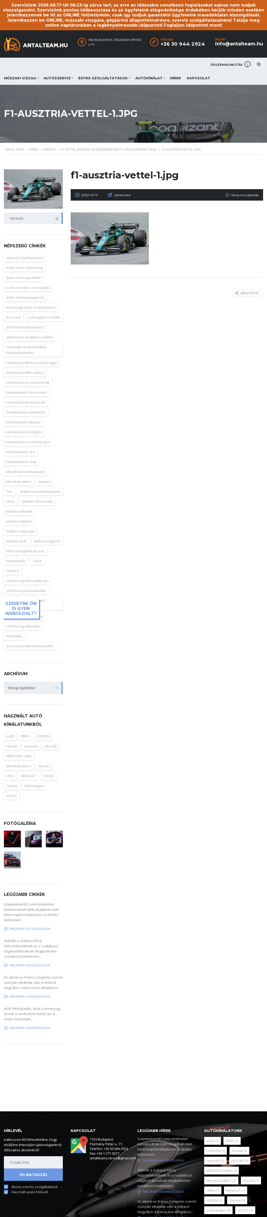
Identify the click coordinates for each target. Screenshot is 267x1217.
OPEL (213, 1190)
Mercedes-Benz (221, 1180)
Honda (239, 1150)
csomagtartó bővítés (44, 317)
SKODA (48, 776)
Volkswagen (218, 1210)
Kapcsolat (198, 78)
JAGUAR (51, 746)
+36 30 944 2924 (183, 44)
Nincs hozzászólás (244, 195)
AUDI (213, 1140)
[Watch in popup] (54, 839)
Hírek (175, 78)
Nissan (44, 766)
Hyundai (215, 1160)
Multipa (44, 481)
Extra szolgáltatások (103, 78)
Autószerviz (57, 78)
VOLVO (245, 1210)
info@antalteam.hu (239, 44)
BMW (232, 1140)
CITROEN (43, 736)
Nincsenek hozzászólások (163, 1160)
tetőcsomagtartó (47, 541)
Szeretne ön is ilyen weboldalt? (21, 608)
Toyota (237, 1200)
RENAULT (235, 1190)
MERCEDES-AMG (221, 1170)
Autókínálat (148, 78)
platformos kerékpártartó (40, 491)
